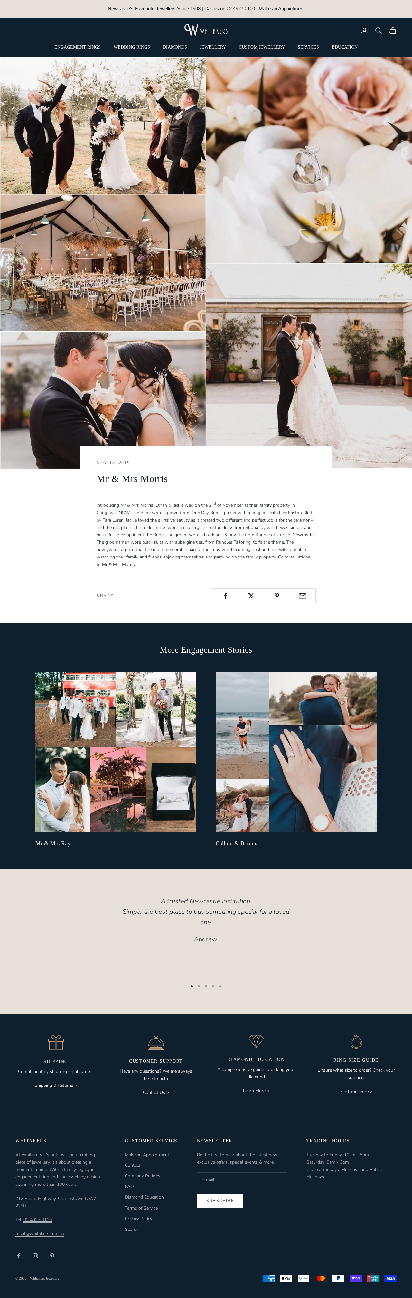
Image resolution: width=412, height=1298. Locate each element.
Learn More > (256, 1091)
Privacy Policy (138, 1219)
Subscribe (220, 1200)
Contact (132, 1165)
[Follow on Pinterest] (52, 1256)
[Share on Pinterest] (277, 596)
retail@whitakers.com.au (39, 1233)
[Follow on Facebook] (18, 1256)
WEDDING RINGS (132, 47)
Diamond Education (144, 1197)
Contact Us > (156, 1092)
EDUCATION (345, 47)
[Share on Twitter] (251, 596)
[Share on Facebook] (225, 596)
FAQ (129, 1187)
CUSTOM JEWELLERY (262, 47)
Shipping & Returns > (55, 1085)
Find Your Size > (356, 1091)
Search (131, 1229)
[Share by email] (302, 596)
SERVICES (308, 47)
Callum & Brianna (237, 843)
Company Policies (142, 1176)
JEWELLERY (213, 47)
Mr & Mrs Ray (52, 843)
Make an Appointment (281, 8)
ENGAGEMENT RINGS (77, 47)
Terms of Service (141, 1208)
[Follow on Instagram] (35, 1256)
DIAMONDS (175, 47)
